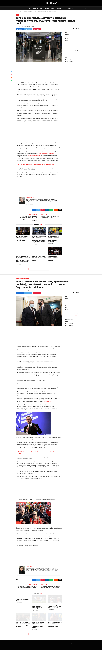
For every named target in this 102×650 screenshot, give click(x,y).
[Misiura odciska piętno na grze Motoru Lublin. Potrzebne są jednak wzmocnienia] (39, 599)
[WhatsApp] (11, 80)
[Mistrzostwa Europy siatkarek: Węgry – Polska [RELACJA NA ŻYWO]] (55, 599)
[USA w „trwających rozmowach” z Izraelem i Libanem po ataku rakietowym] (55, 251)
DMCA (66, 57)
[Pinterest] (11, 74)
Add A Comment (38, 269)
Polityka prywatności (69, 61)
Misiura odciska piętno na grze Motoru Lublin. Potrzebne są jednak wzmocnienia (38, 607)
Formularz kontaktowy (69, 56)
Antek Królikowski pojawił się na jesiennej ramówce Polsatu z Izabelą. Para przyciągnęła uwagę (55, 624)
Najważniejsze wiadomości (22, 278)
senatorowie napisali (48, 401)
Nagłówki (35, 8)
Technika (58, 8)
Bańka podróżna (51, 142)
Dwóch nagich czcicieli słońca (33, 155)
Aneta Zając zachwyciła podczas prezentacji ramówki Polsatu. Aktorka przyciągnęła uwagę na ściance (38, 625)
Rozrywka (70, 8)
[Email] (11, 83)
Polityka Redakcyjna (69, 59)
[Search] (85, 8)
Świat (41, 8)
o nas (66, 54)
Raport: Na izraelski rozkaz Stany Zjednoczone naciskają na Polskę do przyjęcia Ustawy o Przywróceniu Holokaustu (28, 218)
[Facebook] (11, 68)
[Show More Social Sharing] (42, 29)
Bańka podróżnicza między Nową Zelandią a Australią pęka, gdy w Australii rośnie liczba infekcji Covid (50, 588)
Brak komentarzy (26, 26)
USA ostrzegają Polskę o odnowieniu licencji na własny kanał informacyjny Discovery (27, 587)
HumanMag (49, 646)
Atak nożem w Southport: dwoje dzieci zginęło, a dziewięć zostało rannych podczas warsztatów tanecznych (54, 239)
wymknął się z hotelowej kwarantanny (45, 153)
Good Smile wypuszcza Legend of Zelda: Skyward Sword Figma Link (50, 217)
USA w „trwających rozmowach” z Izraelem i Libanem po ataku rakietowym (54, 258)
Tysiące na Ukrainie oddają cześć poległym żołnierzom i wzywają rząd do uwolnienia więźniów (39, 258)
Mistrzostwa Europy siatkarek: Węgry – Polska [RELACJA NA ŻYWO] (54, 606)
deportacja (38, 157)
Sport (64, 8)
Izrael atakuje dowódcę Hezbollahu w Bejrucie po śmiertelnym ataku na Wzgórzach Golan (22, 238)
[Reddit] (11, 77)
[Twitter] (11, 71)
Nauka (52, 8)
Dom (30, 8)
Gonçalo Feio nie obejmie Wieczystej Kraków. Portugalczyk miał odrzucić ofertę (22, 598)
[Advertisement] (38, 73)
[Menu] (16, 8)
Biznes (47, 8)
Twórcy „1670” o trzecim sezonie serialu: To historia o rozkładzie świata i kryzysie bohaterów (23, 624)
